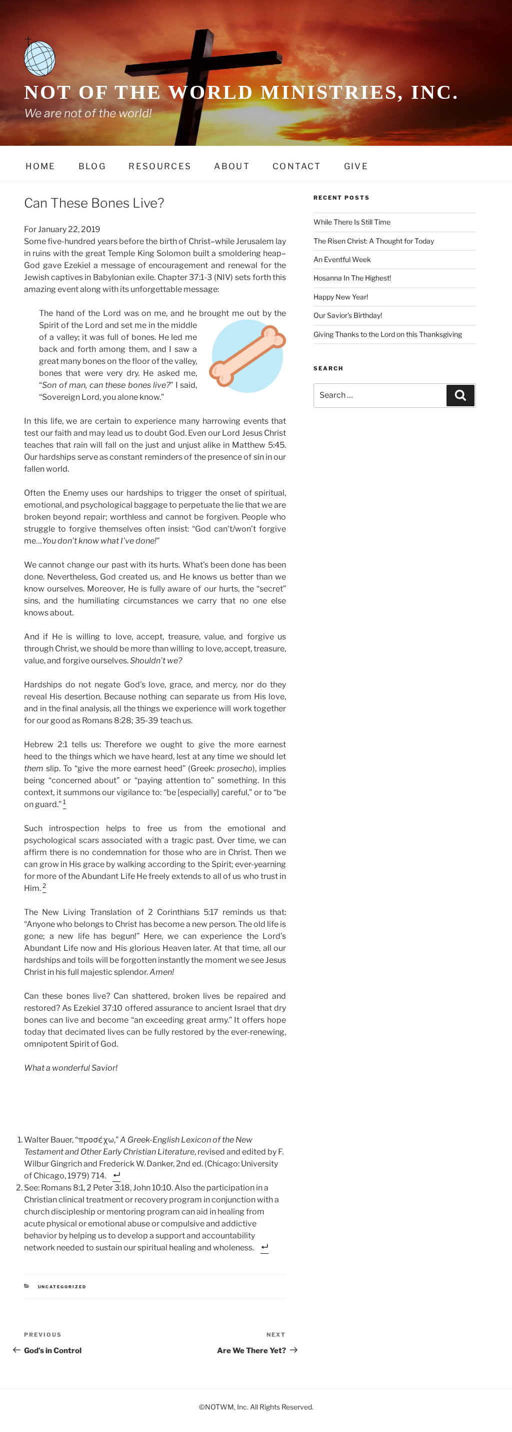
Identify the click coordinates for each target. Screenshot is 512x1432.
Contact (296, 166)
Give (356, 166)
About (232, 166)
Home (41, 166)
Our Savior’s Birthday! (348, 315)
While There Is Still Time (352, 222)
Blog (92, 166)
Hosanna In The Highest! (352, 278)
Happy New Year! (341, 296)
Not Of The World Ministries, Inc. (242, 92)
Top (488, 1408)
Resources (160, 166)
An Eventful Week (342, 259)
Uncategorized (62, 1286)
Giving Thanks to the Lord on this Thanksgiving (388, 334)
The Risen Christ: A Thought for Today (374, 241)
